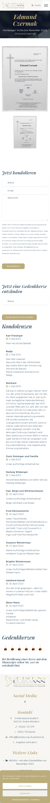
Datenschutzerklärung (20, 799)
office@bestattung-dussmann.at (26, 737)
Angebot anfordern (26, 742)
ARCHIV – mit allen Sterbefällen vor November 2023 (28, 762)
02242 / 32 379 (26, 726)
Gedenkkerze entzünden (19, 317)
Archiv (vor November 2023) (32, 30)
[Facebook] (25, 702)
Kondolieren (13, 266)
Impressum (35, 799)
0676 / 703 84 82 (26, 732)
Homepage (9, 30)
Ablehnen (25, 793)
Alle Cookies (25, 786)
